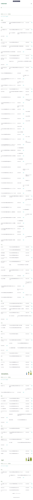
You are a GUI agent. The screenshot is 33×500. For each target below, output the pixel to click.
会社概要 (13, 493)
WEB (31, 22)
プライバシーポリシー (18, 493)
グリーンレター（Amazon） (4, 16)
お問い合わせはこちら (16, 1)
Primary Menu (31, 3)
